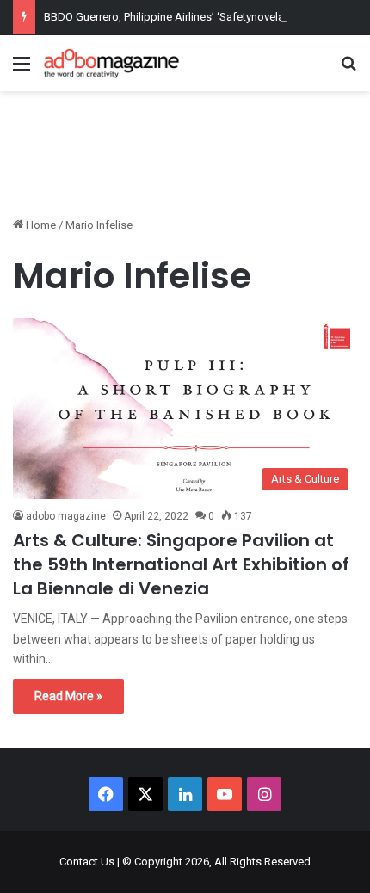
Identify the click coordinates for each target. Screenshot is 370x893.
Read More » (68, 696)
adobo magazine (66, 516)
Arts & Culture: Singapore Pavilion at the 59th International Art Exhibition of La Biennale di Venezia (181, 564)
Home (39, 225)
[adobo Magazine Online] (112, 63)
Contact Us (86, 861)
